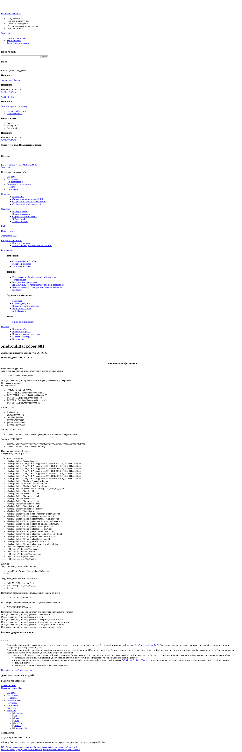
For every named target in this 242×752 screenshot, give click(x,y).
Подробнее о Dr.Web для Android (16, 670)
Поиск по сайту (8, 52)
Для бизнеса (12, 179)
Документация (15, 18)
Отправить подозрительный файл (28, 199)
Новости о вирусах (21, 331)
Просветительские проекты (25, 306)
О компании (12, 189)
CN (7, 165)
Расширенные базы (21, 264)
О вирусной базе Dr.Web (24, 261)
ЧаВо (3, 97)
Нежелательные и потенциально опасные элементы (37, 287)
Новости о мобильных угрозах (27, 334)
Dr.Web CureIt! (19, 219)
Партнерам (12, 703)
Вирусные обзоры (21, 329)
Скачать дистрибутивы (18, 21)
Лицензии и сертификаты (19, 184)
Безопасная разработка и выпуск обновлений (55, 747)
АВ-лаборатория (15, 182)
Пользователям (14, 700)
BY (33, 165)
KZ (26, 165)
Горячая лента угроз (21, 336)
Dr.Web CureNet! (20, 221)
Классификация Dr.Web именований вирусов (34, 277)
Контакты (11, 708)
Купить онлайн (14, 40)
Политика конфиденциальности (16, 749)
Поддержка (12, 698)
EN (10, 165)
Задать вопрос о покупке (18, 43)
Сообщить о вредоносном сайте (27, 204)
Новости (11, 187)
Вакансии (11, 710)
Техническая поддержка (19, 23)
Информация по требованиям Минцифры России (56, 749)
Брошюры (17, 301)
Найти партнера (15, 28)
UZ (29, 165)
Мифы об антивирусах (23, 322)
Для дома (11, 177)
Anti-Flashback (19, 311)
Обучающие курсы (21, 303)
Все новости (18, 339)
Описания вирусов (21, 243)
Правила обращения (16, 111)
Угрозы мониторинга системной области (32, 245)
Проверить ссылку (21, 214)
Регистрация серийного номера (23, 26)
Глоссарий (17, 290)
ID (36, 165)
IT (20, 165)
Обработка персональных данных (17, 747)
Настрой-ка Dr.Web (21, 308)
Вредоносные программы (24, 282)
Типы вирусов (19, 280)
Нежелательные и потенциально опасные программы (38, 285)
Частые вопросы (14, 113)
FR (17, 165)
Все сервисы (18, 196)
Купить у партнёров (16, 38)
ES (14, 165)
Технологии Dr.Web (21, 266)
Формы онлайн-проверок (24, 216)
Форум (11, 97)
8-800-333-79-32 (8, 92)
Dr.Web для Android (147, 645)
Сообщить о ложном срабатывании (29, 201)
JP (23, 165)
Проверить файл (20, 211)
